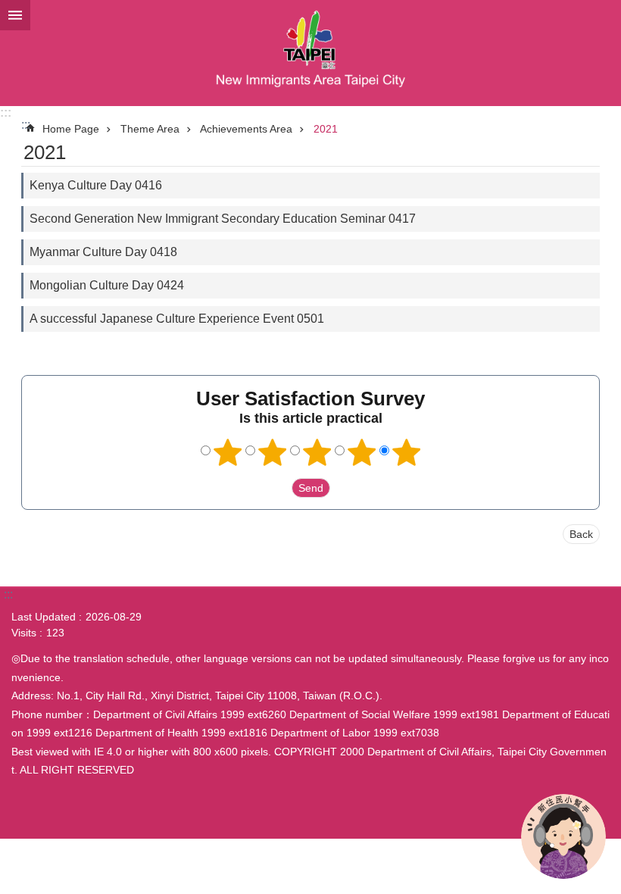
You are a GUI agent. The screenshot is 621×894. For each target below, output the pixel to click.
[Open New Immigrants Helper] (563, 836)
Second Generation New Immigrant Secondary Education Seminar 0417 (223, 218)
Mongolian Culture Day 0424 (107, 285)
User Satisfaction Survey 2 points (272, 452)
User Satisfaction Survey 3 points (317, 452)
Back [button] (581, 534)
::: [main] (25, 124)
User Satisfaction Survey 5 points (406, 452)
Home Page (70, 129)
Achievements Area (246, 129)
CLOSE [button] (15, 15)
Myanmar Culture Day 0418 (103, 251)
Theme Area (149, 129)
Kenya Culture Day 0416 (96, 185)
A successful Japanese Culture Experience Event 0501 (177, 318)
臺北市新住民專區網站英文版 (310, 53)
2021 (326, 129)
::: (5, 112)
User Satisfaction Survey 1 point (228, 452)
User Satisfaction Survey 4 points (362, 452)
